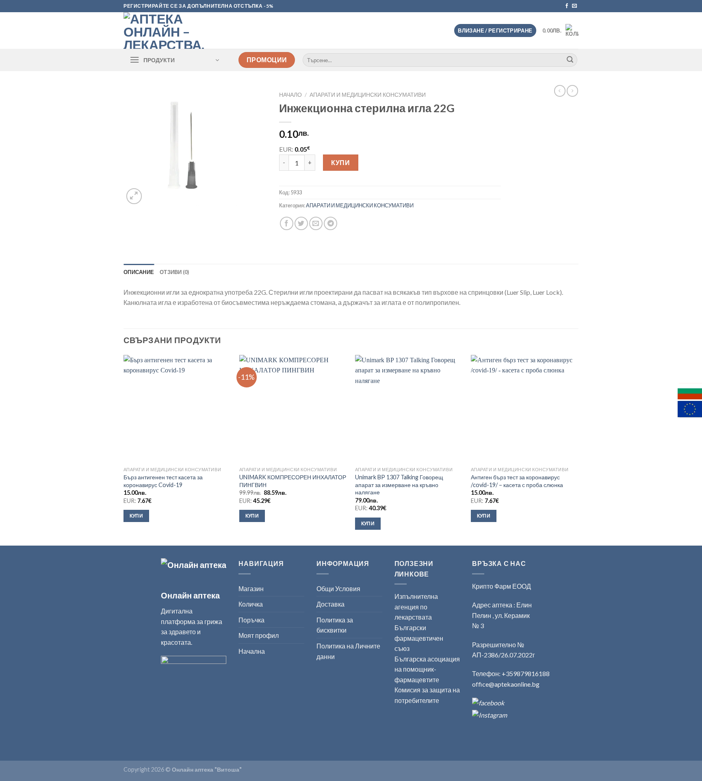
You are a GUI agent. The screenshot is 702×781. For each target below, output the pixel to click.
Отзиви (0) (174, 272)
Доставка (330, 604)
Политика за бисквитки (334, 625)
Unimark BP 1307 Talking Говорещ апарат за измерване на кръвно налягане (399, 485)
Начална (251, 651)
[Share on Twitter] (301, 223)
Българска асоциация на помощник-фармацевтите (427, 669)
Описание (139, 272)
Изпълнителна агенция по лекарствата (416, 606)
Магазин (251, 588)
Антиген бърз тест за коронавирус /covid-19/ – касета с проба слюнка (517, 481)
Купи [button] (136, 515)
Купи (340, 162)
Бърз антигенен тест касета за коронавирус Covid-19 (163, 481)
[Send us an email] (574, 6)
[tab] (139, 272)
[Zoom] (134, 196)
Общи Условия (338, 588)
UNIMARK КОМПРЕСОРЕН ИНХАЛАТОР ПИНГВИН (292, 481)
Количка (250, 604)
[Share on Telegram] (330, 223)
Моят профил (258, 635)
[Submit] (570, 60)
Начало (290, 94)
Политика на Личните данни (348, 651)
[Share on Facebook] (286, 223)
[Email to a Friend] (316, 223)
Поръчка (251, 620)
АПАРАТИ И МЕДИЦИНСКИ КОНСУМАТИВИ (368, 94)
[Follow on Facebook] (566, 6)
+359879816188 (526, 673)
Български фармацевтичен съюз (418, 638)
